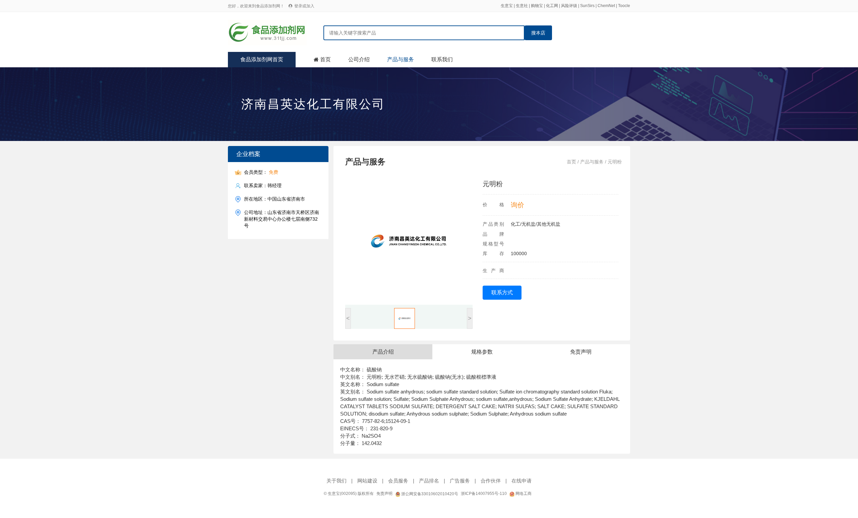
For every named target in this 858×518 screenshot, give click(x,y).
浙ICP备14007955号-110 (484, 493)
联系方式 (502, 292)
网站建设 (367, 481)
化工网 (552, 5)
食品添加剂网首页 (261, 59)
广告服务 (460, 481)
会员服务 (398, 481)
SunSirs (587, 5)
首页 (325, 59)
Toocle (624, 5)
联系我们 (442, 59)
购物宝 (537, 5)
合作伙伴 (491, 481)
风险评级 (569, 5)
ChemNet (606, 5)
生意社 (522, 5)
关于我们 (336, 481)
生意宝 (507, 5)
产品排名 (429, 481)
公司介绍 (359, 59)
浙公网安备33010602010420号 (429, 494)
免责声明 (384, 493)
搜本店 (538, 32)
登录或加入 (304, 6)
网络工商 (523, 493)
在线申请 (521, 481)
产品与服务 (400, 59)
